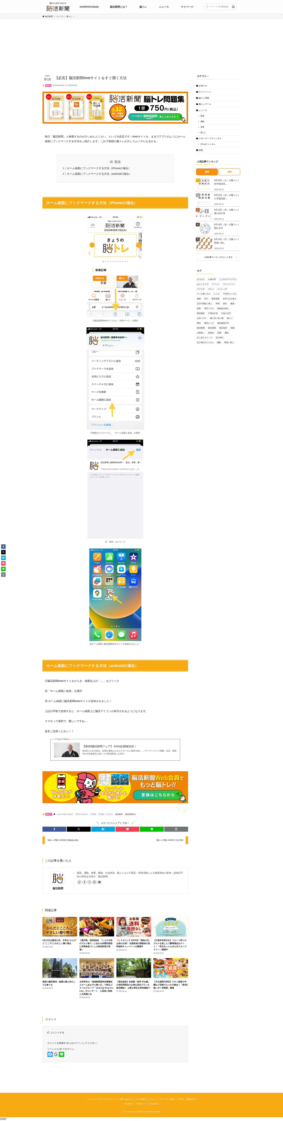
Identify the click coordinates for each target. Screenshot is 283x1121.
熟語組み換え (223, 308)
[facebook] (84, 882)
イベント (216, 284)
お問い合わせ (125, 1099)
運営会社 (191, 1099)
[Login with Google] (55, 1054)
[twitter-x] (89, 882)
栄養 (199, 308)
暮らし (48, 85)
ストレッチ (222, 289)
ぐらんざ (152, 1099)
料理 (218, 303)
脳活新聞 (118, 814)
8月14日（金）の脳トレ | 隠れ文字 (226, 226)
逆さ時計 (219, 337)
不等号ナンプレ (230, 294)
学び (206, 299)
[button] (54, 829)
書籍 (232, 303)
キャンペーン (205, 92)
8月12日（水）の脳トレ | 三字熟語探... (226, 197)
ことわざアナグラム (228, 279)
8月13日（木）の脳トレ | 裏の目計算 (226, 211)
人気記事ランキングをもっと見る (219, 257)
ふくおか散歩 (139, 1099)
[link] (79, 882)
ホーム (91, 1099)
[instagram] (94, 882)
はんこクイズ (202, 284)
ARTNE (180, 1099)
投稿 (201, 150)
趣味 (227, 333)
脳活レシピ (209, 323)
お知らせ (203, 85)
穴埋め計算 (213, 313)
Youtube (139, 1104)
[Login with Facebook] (50, 1054)
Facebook (128, 1104)
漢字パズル (209, 308)
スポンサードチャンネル (210, 138)
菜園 (232, 328)
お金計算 (212, 279)
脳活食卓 (223, 328)
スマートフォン (82, 814)
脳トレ (230, 318)
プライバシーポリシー (106, 1099)
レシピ (217, 294)
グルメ (211, 289)
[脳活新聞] (58, 6)
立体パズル (202, 318)
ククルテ (201, 289)
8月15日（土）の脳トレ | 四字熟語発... (226, 182)
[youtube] (99, 882)
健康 (199, 299)
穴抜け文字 (226, 313)
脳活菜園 (212, 328)
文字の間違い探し (204, 303)
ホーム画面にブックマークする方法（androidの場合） (99, 173)
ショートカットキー (65, 814)
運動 (202, 122)
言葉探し (201, 333)
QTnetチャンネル (207, 144)
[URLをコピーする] (176, 829)
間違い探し (229, 342)
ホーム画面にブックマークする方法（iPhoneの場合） (99, 168)
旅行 (225, 303)
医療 (202, 116)
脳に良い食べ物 (216, 318)
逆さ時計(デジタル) (205, 342)
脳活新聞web (130, 814)
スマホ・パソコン (106, 814)
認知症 (211, 333)
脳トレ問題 (204, 98)
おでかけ (201, 279)
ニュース (203, 110)
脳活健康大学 (223, 323)
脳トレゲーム (205, 104)
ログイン (78, 1043)
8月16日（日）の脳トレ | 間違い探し (226, 241)
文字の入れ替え (229, 299)
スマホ (93, 814)
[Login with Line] (61, 1054)
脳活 (199, 323)
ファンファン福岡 (166, 1099)
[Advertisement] (141, 51)
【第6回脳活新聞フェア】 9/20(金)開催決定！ (109, 746)
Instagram (154, 1104)
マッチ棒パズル (203, 294)
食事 (202, 127)
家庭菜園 (215, 299)
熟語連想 (201, 313)
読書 (219, 333)
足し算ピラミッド (204, 337)
